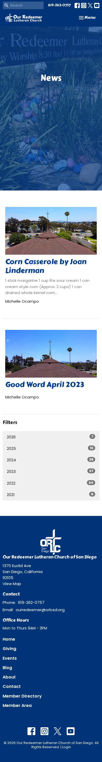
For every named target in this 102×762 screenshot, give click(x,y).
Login (66, 747)
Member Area (17, 706)
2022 (50, 483)
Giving (9, 649)
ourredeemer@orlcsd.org (40, 609)
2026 (50, 437)
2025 (50, 448)
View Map (12, 583)
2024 (50, 460)
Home (9, 639)
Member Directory (22, 696)
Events (10, 658)
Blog (7, 668)
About (9, 677)
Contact (12, 686)
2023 (50, 471)
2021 (50, 494)
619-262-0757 (59, 5)
